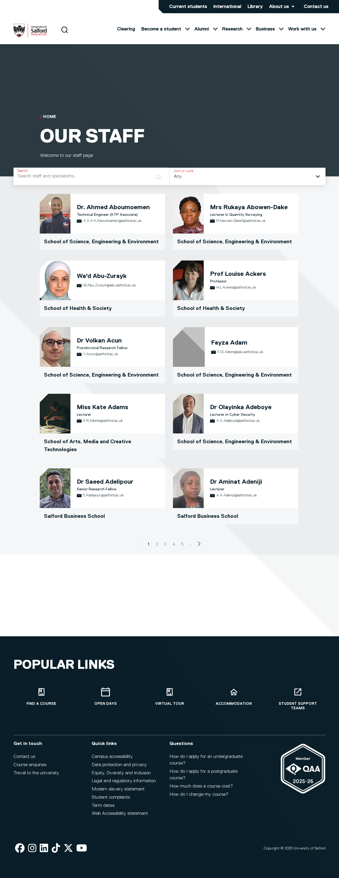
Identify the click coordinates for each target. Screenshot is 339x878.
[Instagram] (32, 848)
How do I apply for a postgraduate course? (204, 774)
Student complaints (111, 797)
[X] (68, 848)
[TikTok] (56, 848)
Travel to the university (36, 773)
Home (49, 117)
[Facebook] (20, 848)
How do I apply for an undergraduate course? (206, 760)
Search (22, 171)
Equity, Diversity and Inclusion (121, 773)
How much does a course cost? (201, 786)
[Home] (30, 36)
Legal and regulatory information (124, 781)
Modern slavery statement (118, 789)
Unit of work (184, 171)
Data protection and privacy (119, 764)
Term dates (103, 805)
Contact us (316, 6)
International (227, 6)
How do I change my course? (199, 794)
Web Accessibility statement (120, 813)
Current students (188, 6)
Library (255, 6)
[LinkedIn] (44, 848)
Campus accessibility (112, 756)
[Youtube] (81, 848)
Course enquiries (30, 764)
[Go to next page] (199, 544)
